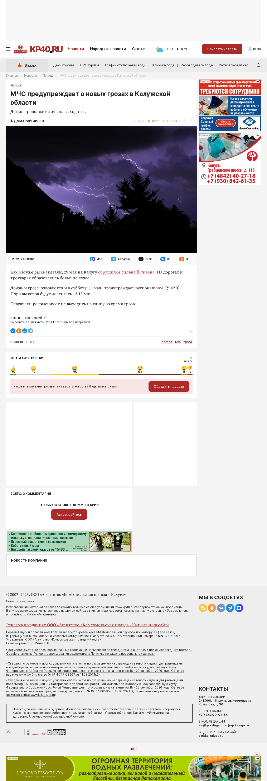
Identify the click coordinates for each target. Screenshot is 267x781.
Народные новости (108, 49)
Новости (76, 49)
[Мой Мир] (24, 330)
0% (13, 372)
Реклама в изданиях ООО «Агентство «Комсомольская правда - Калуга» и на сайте (87, 625)
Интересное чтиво (233, 65)
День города (63, 65)
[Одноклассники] (18, 330)
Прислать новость (222, 49)
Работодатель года (197, 65)
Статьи (139, 49)
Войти (257, 49)
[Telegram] (30, 330)
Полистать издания (20, 601)
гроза (188, 342)
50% (140, 372)
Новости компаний (29, 560)
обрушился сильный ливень (126, 272)
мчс (178, 342)
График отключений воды (125, 65)
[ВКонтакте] (12, 330)
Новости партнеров (115, 709)
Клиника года (163, 65)
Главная (12, 75)
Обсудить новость (169, 386)
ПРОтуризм (89, 65)
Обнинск (20, 51)
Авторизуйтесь (69, 514)
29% (75, 372)
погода (167, 342)
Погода (48, 75)
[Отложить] (184, 121)
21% (33, 372)
